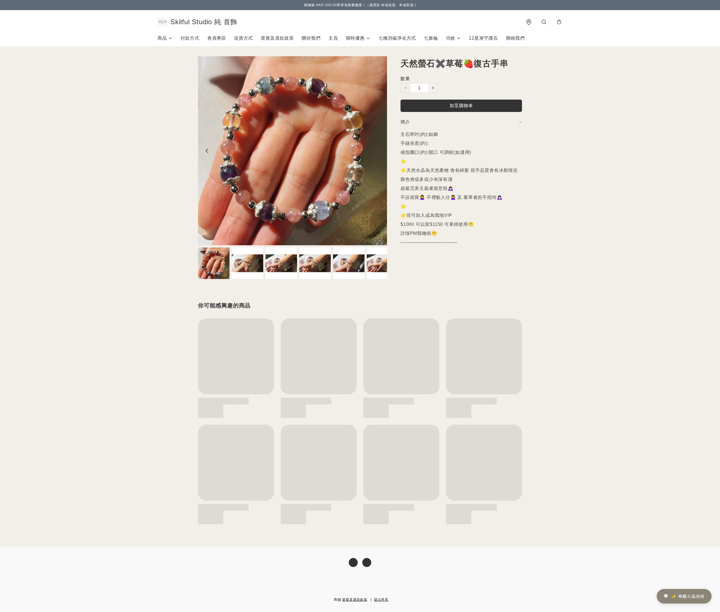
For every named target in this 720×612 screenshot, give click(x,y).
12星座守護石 (483, 38)
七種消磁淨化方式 (397, 38)
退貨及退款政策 (277, 38)
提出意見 (381, 600)
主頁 (333, 38)
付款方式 (190, 38)
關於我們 (311, 38)
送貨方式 (243, 38)
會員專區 (216, 38)
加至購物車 (461, 105)
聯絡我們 (515, 38)
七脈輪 (431, 38)
